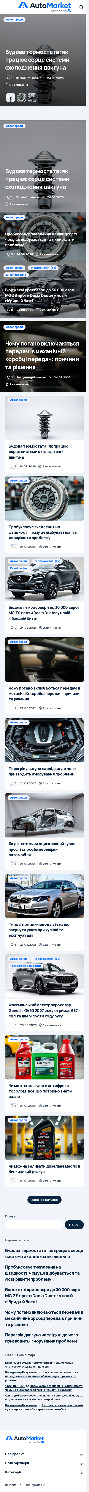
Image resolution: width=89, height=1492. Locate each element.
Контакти (11, 1485)
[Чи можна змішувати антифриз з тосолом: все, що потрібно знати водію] (44, 1057)
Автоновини (14, 268)
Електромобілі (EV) (43, 268)
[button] (8, 7)
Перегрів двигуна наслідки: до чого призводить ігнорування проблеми (41, 1338)
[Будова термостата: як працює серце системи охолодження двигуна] (44, 166)
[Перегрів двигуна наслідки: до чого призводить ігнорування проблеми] (44, 740)
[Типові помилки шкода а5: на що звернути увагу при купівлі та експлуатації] (44, 896)
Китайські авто (16, 275)
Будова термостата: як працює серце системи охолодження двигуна (44, 1253)
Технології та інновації (25, 966)
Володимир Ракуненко (21, 1372)
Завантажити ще (44, 1199)
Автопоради (14, 19)
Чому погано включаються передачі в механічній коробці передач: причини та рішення (44, 1318)
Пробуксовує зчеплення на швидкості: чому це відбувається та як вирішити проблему (42, 1273)
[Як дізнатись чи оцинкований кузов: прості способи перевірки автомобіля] (44, 815)
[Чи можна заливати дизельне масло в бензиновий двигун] (44, 1138)
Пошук (10, 1216)
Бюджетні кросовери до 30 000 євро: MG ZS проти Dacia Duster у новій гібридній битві (43, 1296)
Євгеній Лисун (15, 1386)
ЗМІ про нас (34, 1485)
